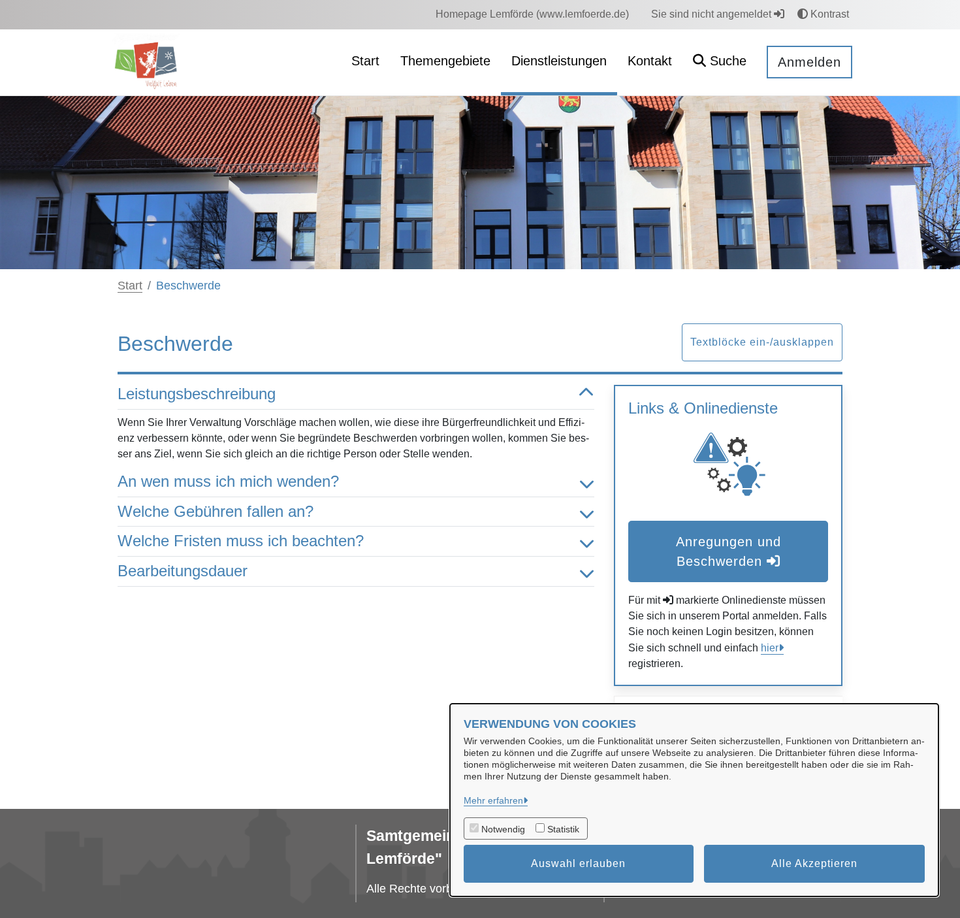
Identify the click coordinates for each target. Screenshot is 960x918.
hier (769, 647)
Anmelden (809, 62)
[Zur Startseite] (147, 61)
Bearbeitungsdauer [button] (183, 571)
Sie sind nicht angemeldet (712, 14)
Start (130, 285)
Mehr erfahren (493, 800)
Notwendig (503, 829)
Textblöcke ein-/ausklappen (762, 342)
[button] (719, 62)
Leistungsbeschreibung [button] (197, 393)
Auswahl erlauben (578, 863)
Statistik (563, 829)
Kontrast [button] (828, 14)
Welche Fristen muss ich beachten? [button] (241, 540)
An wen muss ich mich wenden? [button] (228, 481)
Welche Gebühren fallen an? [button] (215, 511)
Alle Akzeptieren (814, 863)
